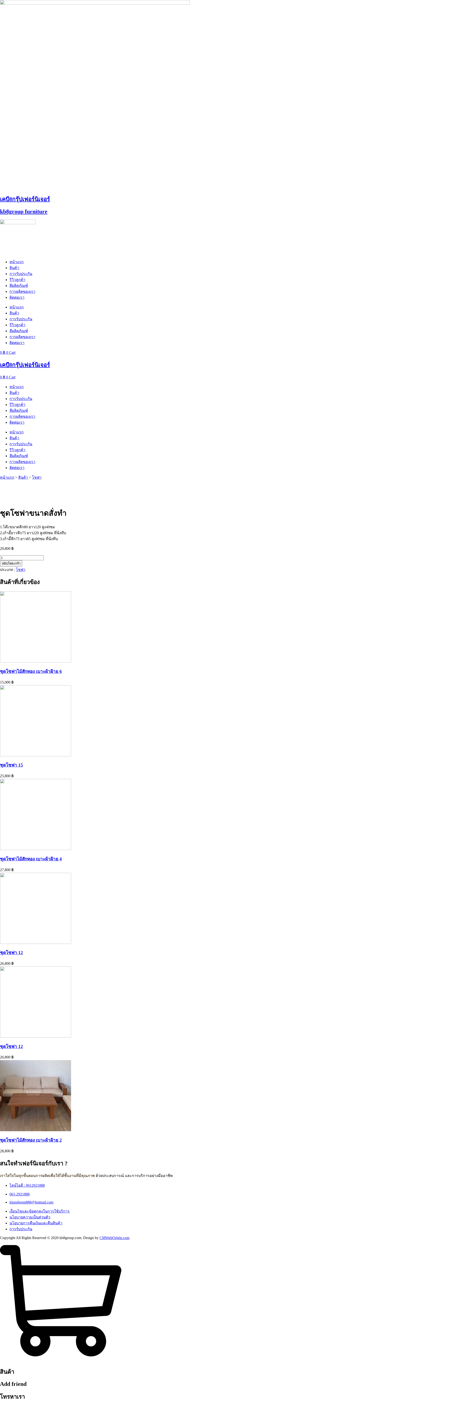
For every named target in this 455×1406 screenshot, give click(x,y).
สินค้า (14, 268)
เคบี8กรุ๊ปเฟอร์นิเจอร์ (25, 199)
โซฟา (36, 477)
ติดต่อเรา (16, 297)
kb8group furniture (23, 211)
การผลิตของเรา (22, 291)
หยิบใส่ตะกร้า (11, 563)
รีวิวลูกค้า (17, 280)
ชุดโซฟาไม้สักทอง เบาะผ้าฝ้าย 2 (31, 1140)
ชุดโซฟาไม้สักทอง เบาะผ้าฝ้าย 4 (31, 858)
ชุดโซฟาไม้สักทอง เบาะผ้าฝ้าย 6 (31, 671)
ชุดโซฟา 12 (11, 952)
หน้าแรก (16, 262)
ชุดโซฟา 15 (11, 765)
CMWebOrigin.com (114, 1238)
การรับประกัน (20, 274)
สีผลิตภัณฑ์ (18, 286)
